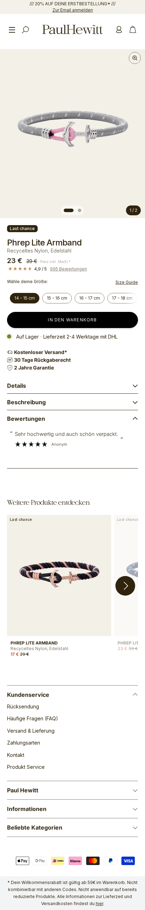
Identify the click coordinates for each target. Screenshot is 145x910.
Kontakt (15, 755)
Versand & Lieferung (31, 731)
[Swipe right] (125, 586)
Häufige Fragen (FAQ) (32, 718)
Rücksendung (23, 706)
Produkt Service (26, 767)
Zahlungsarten (23, 743)
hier (99, 903)
